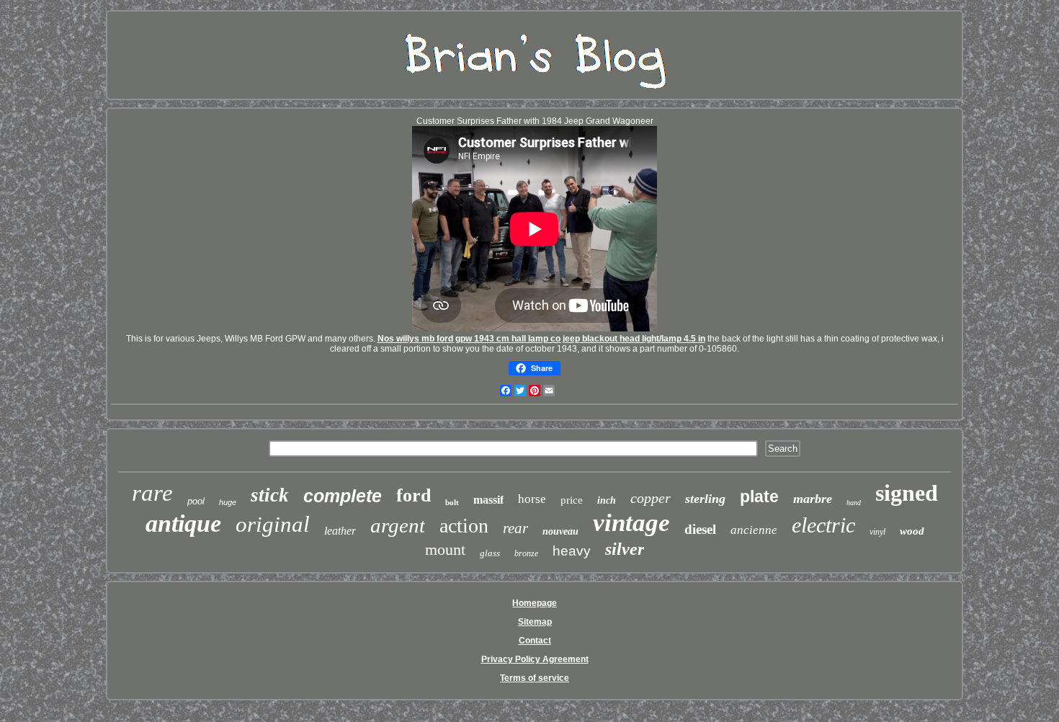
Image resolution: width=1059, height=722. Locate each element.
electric (823, 525)
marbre (812, 498)
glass (490, 553)
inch (606, 500)
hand (853, 503)
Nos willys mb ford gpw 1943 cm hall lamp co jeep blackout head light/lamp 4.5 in (541, 339)
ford (413, 495)
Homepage (534, 603)
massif (488, 500)
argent (397, 525)
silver (624, 549)
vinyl (877, 532)
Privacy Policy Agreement (535, 659)
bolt (452, 502)
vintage (631, 523)
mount (445, 549)
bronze (526, 553)
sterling (705, 498)
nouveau (560, 531)
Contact (535, 641)
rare (152, 493)
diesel (700, 529)
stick (270, 495)
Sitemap (535, 622)
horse (532, 499)
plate (759, 496)
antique (183, 523)
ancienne (753, 530)
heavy (572, 550)
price (571, 500)
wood (912, 531)
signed (906, 493)
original (273, 524)
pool (196, 501)
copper (650, 498)
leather (340, 531)
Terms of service (534, 678)
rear (515, 528)
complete (342, 496)
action (463, 525)
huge (227, 502)
